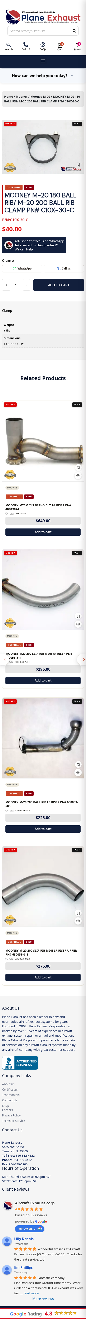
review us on (28, 1228)
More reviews (43, 1298)
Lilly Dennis (24, 1238)
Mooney (22, 96)
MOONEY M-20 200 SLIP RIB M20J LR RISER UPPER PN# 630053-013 (41, 952)
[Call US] (25, 44)
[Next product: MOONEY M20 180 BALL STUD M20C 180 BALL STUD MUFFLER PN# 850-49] (81, 659)
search (9, 49)
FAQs (43, 49)
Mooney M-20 (40, 96)
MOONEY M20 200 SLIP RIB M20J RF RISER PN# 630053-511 (38, 656)
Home (8, 96)
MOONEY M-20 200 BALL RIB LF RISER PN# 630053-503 (41, 804)
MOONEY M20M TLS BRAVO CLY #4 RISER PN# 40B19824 (38, 507)
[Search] (74, 30)
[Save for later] (78, 164)
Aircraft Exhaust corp (34, 1202)
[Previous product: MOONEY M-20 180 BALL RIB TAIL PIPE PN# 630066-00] (4, 659)
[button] (43, 60)
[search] (8, 44)
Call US (26, 49)
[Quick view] (78, 475)
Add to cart (59, 285)
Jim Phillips (23, 1267)
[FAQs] (42, 44)
